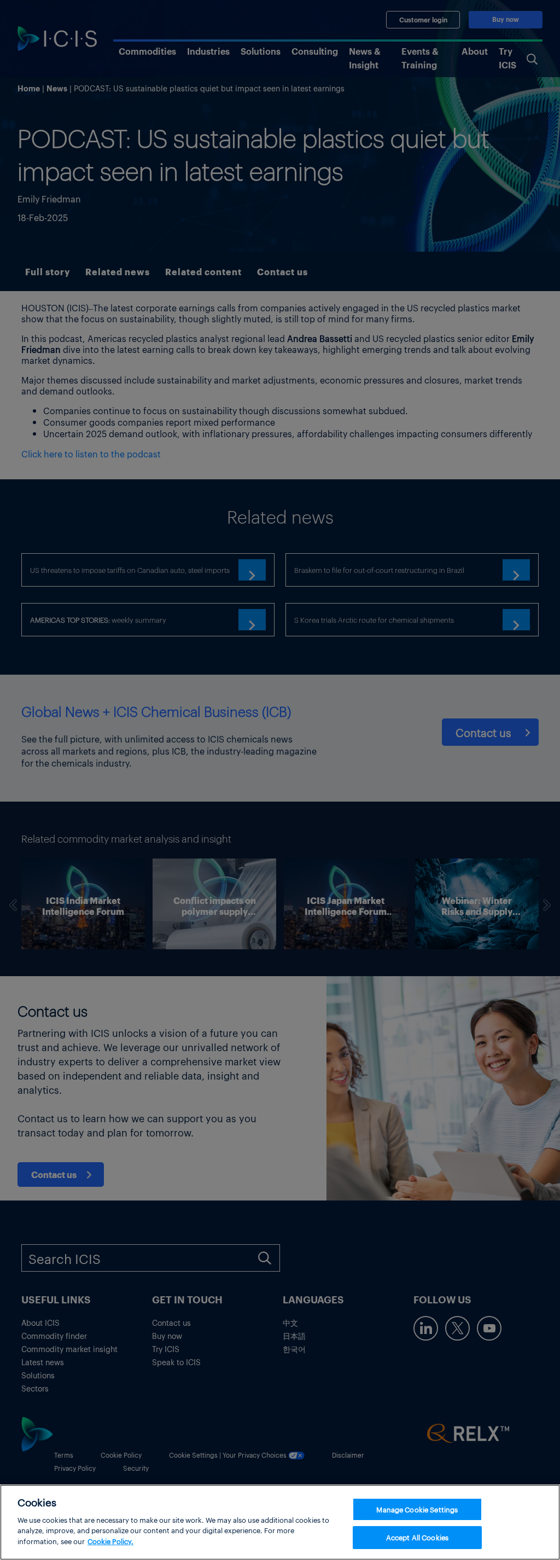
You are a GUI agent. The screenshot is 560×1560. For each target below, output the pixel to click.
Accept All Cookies (417, 1537)
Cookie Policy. (110, 1541)
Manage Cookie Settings (417, 1509)
